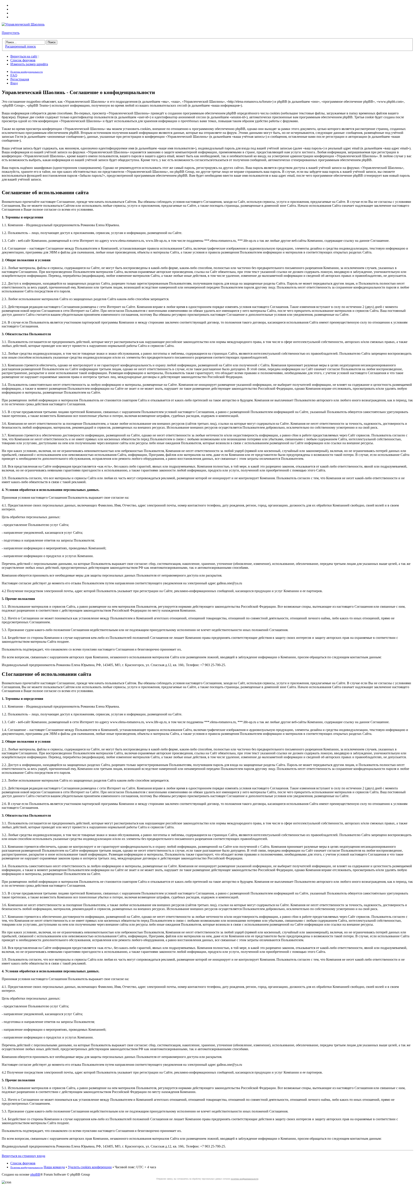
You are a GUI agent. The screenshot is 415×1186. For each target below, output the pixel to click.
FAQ (13, 75)
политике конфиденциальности (244, 1179)
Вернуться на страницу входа (23, 1156)
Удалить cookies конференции (90, 1167)
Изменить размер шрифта (29, 64)
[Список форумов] (23, 24)
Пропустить (10, 33)
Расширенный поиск (20, 46)
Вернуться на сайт (23, 56)
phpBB (35, 1174)
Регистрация (19, 79)
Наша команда (54, 1167)
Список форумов (22, 60)
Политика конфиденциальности (26, 72)
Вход (14, 83)
